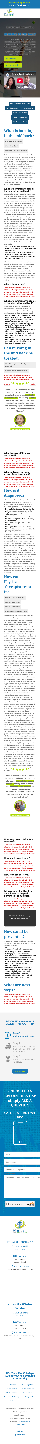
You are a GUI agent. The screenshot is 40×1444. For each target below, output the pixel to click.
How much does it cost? (12, 602)
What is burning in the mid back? (20, 103)
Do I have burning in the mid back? (16, 150)
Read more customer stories (20, 429)
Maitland (13, 1401)
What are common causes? (13, 141)
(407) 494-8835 (21, 5)
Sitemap (20, 1428)
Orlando (13, 1385)
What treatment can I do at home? (16, 611)
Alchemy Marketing (24, 1421)
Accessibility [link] (21, 1434)
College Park (29, 1385)
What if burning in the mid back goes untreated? (16, 365)
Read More (11, 58)
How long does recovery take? (14, 597)
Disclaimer (20, 1431)
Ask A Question (13, 65)
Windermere (13, 1393)
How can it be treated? (20, 113)
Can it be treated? (12, 108)
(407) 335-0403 (20, 1316)
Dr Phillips (29, 1393)
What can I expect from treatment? (16, 370)
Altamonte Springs (13, 1397)
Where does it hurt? (11, 146)
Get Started (20, 1071)
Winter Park (13, 1389)
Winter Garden (29, 1389)
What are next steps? (20, 122)
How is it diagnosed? (27, 108)
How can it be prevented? (20, 117)
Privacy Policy (20, 1424)
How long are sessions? (12, 606)
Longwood (29, 1397)
